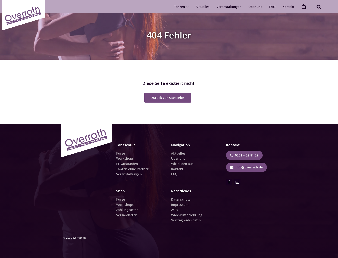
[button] (318, 6)
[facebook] (229, 182)
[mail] (237, 182)
